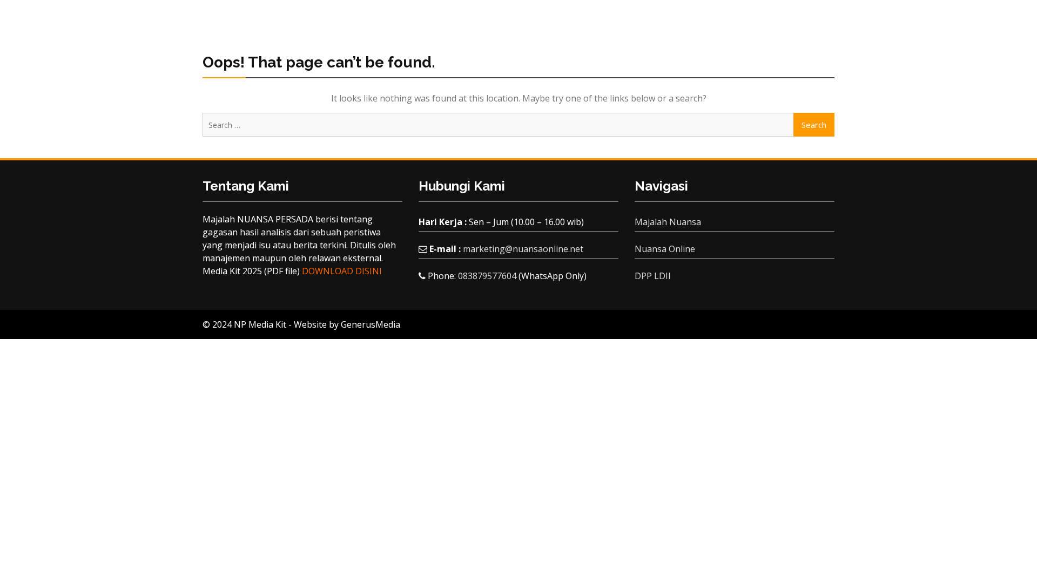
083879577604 (487, 276)
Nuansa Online (665, 249)
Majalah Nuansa (668, 222)
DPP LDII (653, 276)
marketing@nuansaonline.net (523, 249)
